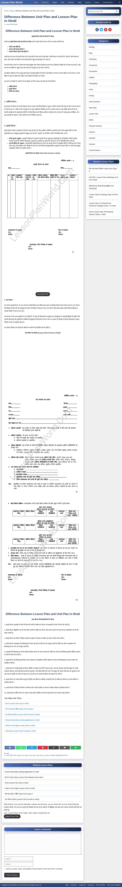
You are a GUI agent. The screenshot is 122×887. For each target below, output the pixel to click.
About (67, 885)
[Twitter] (101, 31)
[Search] (117, 11)
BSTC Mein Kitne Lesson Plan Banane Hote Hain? (24, 777)
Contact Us (82, 885)
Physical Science (95, 126)
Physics (92, 132)
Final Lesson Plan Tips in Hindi (17, 703)
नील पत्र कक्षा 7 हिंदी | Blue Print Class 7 (19, 794)
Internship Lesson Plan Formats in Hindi (20, 731)
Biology (92, 47)
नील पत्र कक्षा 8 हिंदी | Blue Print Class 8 (19, 709)
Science (96, 2)
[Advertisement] (42, 276)
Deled (19, 755)
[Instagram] (110, 31)
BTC (15, 755)
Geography (93, 83)
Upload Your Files (12, 816)
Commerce (45, 2)
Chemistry (93, 59)
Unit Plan (46, 755)
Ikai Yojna (25, 755)
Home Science (94, 102)
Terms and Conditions (114, 885)
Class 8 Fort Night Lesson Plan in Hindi (20, 725)
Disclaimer (91, 885)
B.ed (7, 755)
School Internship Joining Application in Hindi (22, 720)
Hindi (62, 2)
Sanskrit (88, 2)
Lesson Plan (32, 755)
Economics (93, 71)
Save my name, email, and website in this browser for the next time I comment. (34, 869)
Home (36, 2)
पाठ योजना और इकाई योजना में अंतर (58, 755)
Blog (11, 11)
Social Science (107, 2)
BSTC (12, 755)
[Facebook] (97, 31)
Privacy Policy (100, 885)
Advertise (74, 885)
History (91, 96)
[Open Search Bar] (119, 2)
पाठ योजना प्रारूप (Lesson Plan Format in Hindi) (22, 714)
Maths (80, 2)
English (54, 2)
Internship (71, 2)
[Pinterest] (106, 31)
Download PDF (42, 294)
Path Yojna (40, 755)
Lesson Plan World (11, 2)
